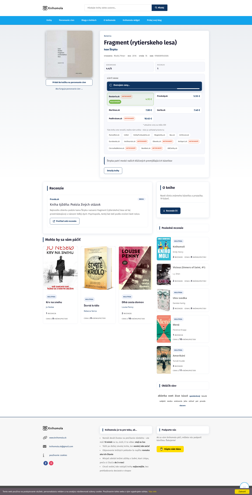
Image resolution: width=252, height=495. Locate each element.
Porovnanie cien (66, 20)
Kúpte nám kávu (172, 449)
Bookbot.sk (151, 148)
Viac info (152, 491)
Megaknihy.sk (159, 135)
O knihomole (110, 20)
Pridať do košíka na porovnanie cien (69, 82)
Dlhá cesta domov (133, 302)
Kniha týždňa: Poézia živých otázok (75, 204)
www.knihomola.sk (57, 437)
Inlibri (126, 135)
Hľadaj (161, 7)
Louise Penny (127, 307)
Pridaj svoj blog (154, 20)
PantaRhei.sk (114, 135)
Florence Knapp (179, 329)
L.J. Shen (176, 273)
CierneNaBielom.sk (122, 148)
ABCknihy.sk (172, 148)
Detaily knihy (113, 170)
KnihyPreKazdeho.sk (141, 135)
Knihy (49, 20)
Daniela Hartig (179, 303)
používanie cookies (58, 455)
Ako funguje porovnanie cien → (69, 89)
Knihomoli (179, 246)
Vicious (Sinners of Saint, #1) (189, 267)
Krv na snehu (54, 302)
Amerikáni (179, 355)
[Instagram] (51, 463)
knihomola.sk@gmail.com (61, 446)
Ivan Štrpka (111, 49)
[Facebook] (45, 463)
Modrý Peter (119, 56)
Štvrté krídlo (91, 305)
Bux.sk (172, 135)
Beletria (107, 36)
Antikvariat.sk (135, 141)
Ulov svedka (180, 298)
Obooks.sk (162, 141)
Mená (176, 324)
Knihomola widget (131, 20)
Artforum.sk (184, 135)
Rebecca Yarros (90, 311)
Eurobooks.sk (114, 141)
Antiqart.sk (188, 141)
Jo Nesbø (50, 307)
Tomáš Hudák (179, 361)
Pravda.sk (54, 199)
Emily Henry (178, 252)
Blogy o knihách (89, 20)
